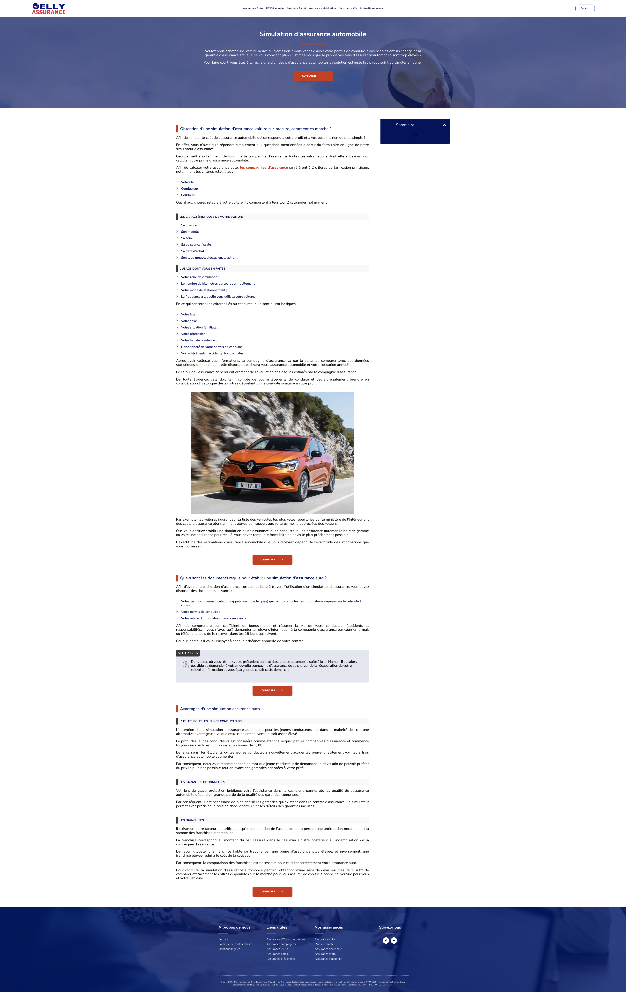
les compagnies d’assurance (264, 167)
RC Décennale (275, 8)
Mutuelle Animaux (371, 8)
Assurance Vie (348, 8)
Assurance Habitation (322, 8)
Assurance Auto (253, 8)
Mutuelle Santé (296, 8)
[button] (444, 125)
